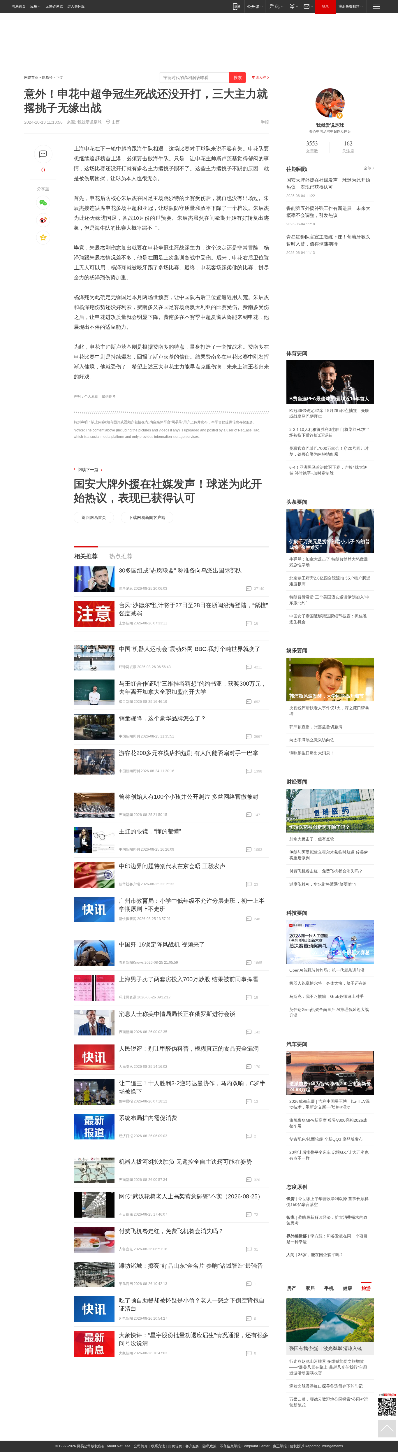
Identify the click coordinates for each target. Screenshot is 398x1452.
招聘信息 (175, 1446)
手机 (329, 1288)
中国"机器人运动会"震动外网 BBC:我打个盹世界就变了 (189, 649)
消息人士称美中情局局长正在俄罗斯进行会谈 (177, 1014)
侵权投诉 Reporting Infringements (316, 1446)
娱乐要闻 (296, 651)
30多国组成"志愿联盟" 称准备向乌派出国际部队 (180, 570)
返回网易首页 (94, 517)
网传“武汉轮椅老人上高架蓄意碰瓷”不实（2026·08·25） (191, 1196)
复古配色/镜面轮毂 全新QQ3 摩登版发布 (326, 1139)
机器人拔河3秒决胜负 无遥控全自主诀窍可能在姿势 (185, 1161)
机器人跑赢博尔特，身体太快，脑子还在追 (328, 983)
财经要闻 (296, 782)
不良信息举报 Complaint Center (245, 1446)
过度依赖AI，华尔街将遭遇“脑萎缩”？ (323, 884)
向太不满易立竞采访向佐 (311, 740)
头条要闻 (296, 502)
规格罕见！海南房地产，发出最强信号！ (326, 1367)
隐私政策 (209, 1446)
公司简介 (141, 1446)
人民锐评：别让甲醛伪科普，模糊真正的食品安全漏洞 (189, 1048)
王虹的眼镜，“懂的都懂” (150, 831)
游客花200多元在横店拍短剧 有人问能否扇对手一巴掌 (188, 753)
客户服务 (192, 1446)
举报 (265, 122)
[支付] (293, 6)
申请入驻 (259, 77)
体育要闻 (296, 353)
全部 (367, 168)
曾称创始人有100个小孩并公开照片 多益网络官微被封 (188, 796)
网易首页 (19, 6)
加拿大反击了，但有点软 (311, 839)
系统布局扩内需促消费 (148, 1118)
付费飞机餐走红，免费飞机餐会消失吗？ (171, 1231)
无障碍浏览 (54, 6)
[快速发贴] (43, 154)
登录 (325, 6)
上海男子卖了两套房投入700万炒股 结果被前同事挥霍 (188, 979)
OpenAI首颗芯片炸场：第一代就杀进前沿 (326, 970)
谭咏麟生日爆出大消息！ (311, 753)
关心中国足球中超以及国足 (330, 131)
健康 (347, 1288)
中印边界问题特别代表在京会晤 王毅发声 (172, 866)
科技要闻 (296, 913)
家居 (310, 1288)
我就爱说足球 (89, 122)
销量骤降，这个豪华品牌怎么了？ (162, 718)
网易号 (47, 78)
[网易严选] (275, 6)
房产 (291, 1288)
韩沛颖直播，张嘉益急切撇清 (315, 726)
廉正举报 (280, 1446)
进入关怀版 (76, 6)
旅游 (366, 1288)
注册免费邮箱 (349, 6)
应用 (33, 6)
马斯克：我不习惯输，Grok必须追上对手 (326, 996)
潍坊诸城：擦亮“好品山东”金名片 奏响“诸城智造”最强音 (191, 1266)
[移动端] (236, 6)
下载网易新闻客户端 (147, 517)
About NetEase (119, 1446)
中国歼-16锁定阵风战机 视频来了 (162, 944)
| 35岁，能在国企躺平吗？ (315, 1254)
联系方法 (158, 1446)
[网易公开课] (254, 6)
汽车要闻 (296, 1044)
